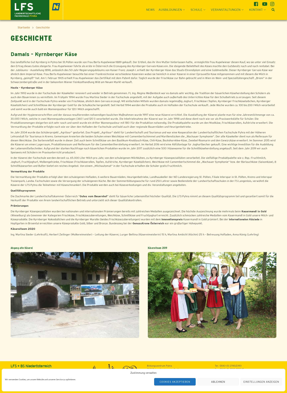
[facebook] (256, 2)
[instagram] (272, 2)
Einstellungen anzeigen (261, 381)
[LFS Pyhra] (37, 9)
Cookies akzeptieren (175, 381)
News (150, 9)
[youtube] (264, 2)
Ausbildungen (170, 9)
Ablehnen (218, 381)
